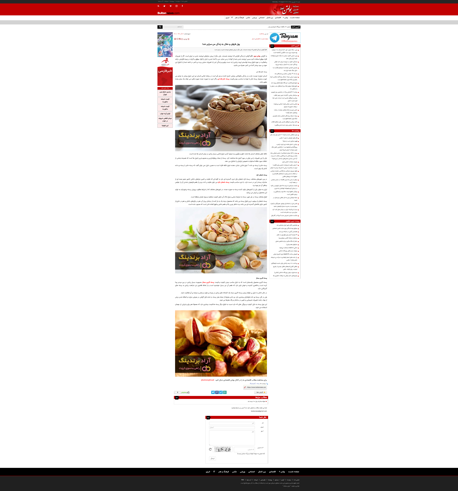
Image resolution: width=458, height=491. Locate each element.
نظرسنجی (263, 480)
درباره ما (178, 1)
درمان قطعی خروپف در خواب (165, 119)
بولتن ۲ (285, 17)
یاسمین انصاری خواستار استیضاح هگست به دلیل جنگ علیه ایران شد (285, 69)
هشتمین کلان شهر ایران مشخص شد (287, 225)
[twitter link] (213, 392)
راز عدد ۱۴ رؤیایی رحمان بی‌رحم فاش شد (286, 74)
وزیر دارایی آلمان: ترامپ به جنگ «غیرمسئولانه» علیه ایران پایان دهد (284, 57)
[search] (160, 27)
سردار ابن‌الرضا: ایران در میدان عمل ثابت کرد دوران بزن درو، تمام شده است (284, 210)
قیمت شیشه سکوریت (165, 100)
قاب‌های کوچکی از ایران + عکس (288, 138)
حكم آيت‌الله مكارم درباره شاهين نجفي (286, 241)
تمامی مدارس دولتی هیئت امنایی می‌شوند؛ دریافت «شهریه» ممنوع (285, 105)
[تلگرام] (285, 37)
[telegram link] (221, 392)
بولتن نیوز (257, 56)
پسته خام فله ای (223, 79)
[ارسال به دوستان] (177, 39)
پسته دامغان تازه (223, 182)
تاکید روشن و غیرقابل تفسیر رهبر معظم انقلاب (284, 122)
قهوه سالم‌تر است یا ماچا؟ (290, 141)
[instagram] (176, 6)
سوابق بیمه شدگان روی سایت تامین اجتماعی (284, 228)
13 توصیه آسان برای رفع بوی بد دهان (287, 235)
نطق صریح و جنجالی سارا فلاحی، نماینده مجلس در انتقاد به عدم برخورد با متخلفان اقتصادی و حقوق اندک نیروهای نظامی (284, 174)
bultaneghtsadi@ (207, 380)
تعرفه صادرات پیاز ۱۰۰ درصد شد (256, 401)
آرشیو (282, 480)
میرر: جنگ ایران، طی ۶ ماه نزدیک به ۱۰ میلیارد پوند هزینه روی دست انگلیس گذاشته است (284, 51)
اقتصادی (257, 39)
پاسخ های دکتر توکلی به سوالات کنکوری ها (285, 276)
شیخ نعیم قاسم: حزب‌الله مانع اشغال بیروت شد (284, 83)
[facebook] (182, 6)
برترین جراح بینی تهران (165, 93)
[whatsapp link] (225, 392)
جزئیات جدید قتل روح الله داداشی (288, 251)
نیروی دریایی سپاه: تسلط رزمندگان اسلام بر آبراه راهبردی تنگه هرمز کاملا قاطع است (283, 78)
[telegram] (170, 6)
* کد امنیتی (261, 448)
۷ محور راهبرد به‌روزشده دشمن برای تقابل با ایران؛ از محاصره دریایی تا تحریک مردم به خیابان (283, 166)
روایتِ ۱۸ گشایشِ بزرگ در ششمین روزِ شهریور (284, 92)
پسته (258, 384)
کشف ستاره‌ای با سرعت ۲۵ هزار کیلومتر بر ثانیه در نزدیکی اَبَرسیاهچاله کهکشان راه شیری (284, 187)
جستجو (277, 480)
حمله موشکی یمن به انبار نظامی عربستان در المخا (285, 199)
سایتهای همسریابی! (291, 244)
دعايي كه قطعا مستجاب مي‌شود (288, 248)
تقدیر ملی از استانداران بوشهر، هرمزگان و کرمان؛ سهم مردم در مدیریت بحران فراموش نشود (283, 205)
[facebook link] (217, 392)
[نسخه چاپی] (175, 39)
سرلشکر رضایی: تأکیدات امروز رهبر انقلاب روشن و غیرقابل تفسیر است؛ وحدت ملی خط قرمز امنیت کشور (285, 98)
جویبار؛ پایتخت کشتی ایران (289, 162)
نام (263, 423)
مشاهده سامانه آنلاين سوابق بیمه (288, 238)
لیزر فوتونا (165, 125)
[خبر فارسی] (165, 72)
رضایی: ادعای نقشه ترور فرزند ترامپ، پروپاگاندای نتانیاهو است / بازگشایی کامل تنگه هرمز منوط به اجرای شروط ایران (284, 147)
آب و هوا (160, 1)
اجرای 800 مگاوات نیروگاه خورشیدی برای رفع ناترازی (276, 27)
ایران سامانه (286, 486)
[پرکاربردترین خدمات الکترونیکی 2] (165, 44)
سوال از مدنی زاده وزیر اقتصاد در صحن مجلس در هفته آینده (284, 181)
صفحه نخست (295, 17)
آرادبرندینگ (252, 384)
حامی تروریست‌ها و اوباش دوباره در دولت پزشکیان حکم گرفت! (285, 111)
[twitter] (164, 6)
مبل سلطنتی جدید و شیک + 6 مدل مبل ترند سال (283, 135)
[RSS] (159, 6)
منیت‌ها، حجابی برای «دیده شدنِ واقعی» (286, 125)
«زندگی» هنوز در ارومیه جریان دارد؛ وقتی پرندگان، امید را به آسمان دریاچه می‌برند (285, 63)
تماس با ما (184, 1)
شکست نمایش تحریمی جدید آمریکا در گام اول (284, 215)
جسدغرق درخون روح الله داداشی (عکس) (285, 272)
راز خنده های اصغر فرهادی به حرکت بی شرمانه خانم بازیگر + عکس (284, 258)
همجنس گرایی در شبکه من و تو (288, 232)
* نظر (262, 431)
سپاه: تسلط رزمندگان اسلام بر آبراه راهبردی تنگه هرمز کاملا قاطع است (285, 117)
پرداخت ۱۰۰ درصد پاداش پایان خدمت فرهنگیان (284, 263)
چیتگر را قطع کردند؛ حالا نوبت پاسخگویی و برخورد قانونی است (285, 193)
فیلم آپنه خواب (165, 113)
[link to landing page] (289, 9)
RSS (242, 480)
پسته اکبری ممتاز (208, 282)
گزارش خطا (260, 392)
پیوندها (172, 1)
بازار (253, 39)
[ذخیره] (180, 39)
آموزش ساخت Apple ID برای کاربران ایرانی (285, 254)
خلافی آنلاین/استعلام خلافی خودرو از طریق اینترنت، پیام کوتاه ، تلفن (285, 267)
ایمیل (262, 427)
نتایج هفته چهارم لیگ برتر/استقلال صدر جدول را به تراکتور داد (283, 87)
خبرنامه (166, 1)
